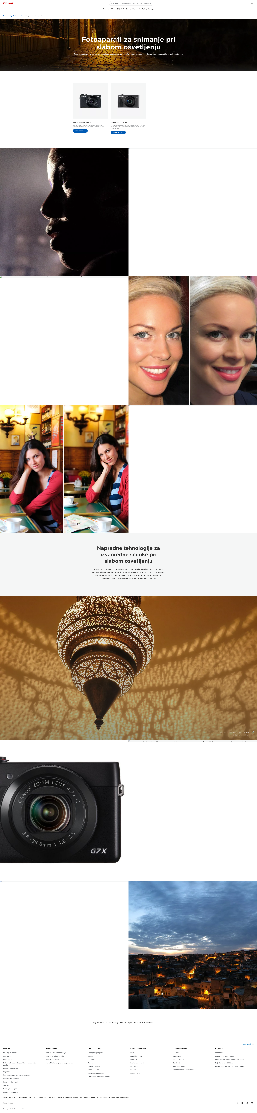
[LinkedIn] (242, 1103)
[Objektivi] (124, 9)
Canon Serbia (8, 1103)
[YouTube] (252, 1103)
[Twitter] (247, 1103)
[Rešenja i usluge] (154, 9)
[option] (128, 668)
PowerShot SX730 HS (119, 122)
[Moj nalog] (252, 3)
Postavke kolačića (122, 1097)
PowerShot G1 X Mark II (234, 733)
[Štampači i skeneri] (140, 9)
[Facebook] (237, 1103)
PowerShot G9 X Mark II (82, 122)
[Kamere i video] (115, 9)
